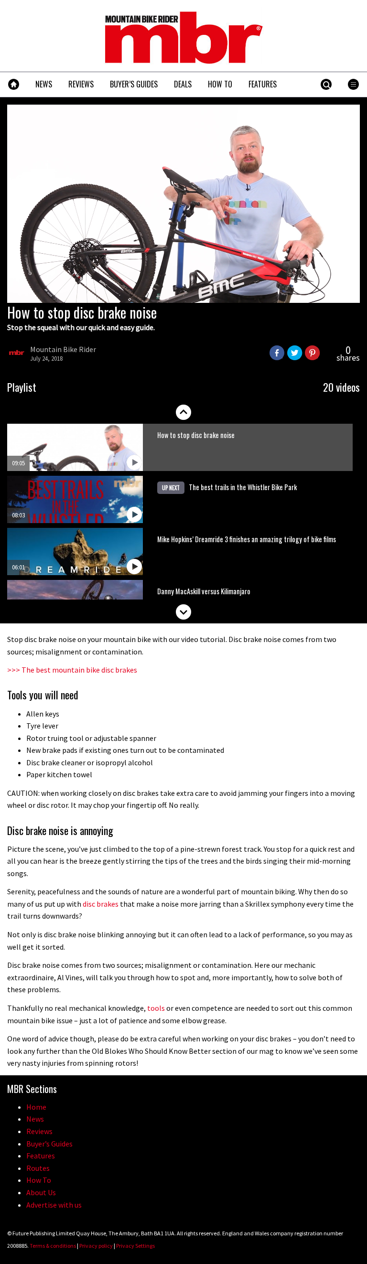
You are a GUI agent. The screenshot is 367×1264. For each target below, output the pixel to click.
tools (156, 1008)
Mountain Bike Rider (63, 349)
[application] (183, 204)
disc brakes (101, 904)
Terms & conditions (53, 1245)
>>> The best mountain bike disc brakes (72, 670)
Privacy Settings (135, 1245)
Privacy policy (96, 1245)
